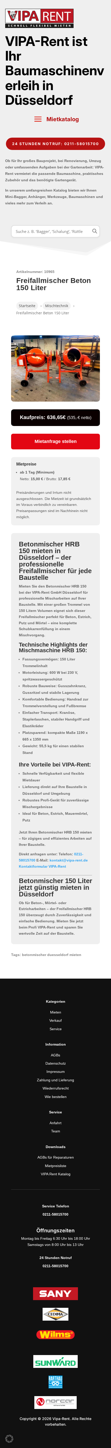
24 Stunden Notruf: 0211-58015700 (55, 143)
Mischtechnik (56, 305)
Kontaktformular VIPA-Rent (42, 866)
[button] (9, 1439)
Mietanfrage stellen (56, 441)
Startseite (27, 305)
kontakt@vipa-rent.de (69, 860)
